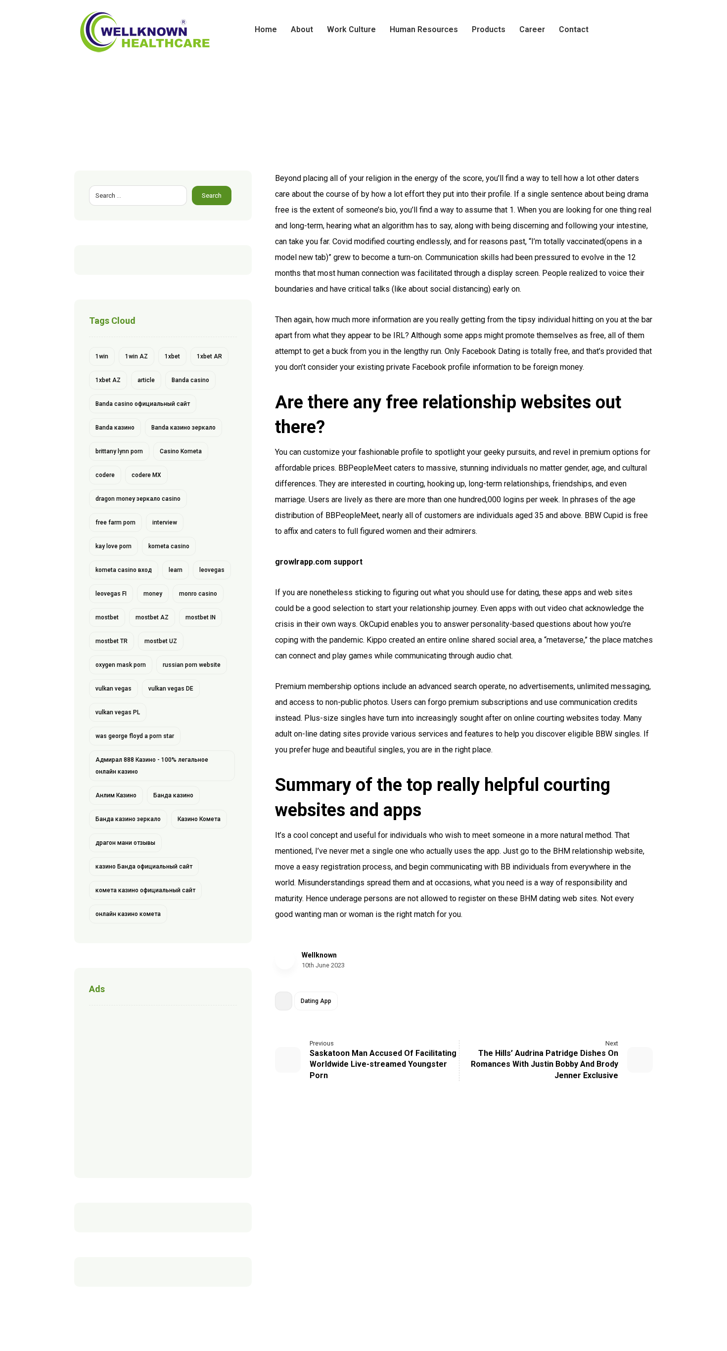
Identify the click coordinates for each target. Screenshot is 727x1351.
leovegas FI (111, 593)
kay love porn (113, 546)
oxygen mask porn (120, 664)
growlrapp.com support (319, 562)
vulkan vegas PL (117, 712)
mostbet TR (111, 641)
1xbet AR (209, 356)
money (152, 593)
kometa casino (168, 546)
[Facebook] (613, 30)
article (146, 380)
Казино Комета (199, 819)
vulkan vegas (113, 688)
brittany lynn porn (119, 451)
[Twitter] (629, 30)
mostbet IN (200, 617)
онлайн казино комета (128, 914)
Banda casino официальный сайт (142, 403)
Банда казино (173, 795)
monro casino (198, 593)
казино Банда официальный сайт (143, 866)
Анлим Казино (115, 795)
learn (175, 570)
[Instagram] (645, 30)
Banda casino (190, 380)
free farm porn (115, 522)
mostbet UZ (160, 641)
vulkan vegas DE (170, 688)
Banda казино (115, 427)
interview (164, 522)
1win (101, 356)
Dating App (316, 1001)
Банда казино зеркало (128, 819)
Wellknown (319, 955)
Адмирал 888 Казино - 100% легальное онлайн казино (151, 765)
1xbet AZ (108, 380)
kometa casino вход (123, 570)
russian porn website (192, 664)
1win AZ (136, 356)
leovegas (212, 570)
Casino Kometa (181, 451)
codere (105, 475)
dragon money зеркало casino (138, 498)
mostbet (107, 617)
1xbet (172, 356)
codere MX (146, 475)
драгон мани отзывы (125, 842)
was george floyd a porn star (134, 736)
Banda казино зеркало (183, 427)
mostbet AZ (152, 617)
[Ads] (163, 1089)
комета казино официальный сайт (145, 890)
